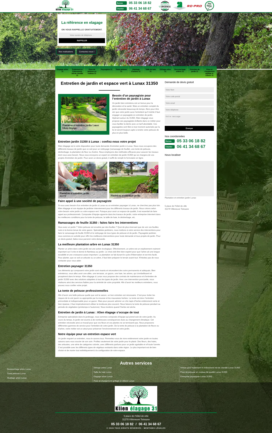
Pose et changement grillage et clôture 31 (209, 72)
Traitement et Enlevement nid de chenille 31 (77, 72)
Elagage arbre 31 (62, 70)
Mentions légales (155, 428)
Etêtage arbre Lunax (103, 368)
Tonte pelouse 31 (121, 70)
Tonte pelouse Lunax (16, 373)
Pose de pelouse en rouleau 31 (92, 71)
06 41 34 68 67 (140, 8)
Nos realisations (66, 51)
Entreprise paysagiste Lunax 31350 (196, 376)
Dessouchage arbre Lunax (19, 369)
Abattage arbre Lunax (17, 378)
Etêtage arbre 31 (165, 70)
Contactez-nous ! (86, 51)
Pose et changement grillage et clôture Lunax (114, 381)
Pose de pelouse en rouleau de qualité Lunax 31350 (203, 372)
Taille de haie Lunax (102, 372)
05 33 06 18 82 (140, 3)
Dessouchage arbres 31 (180, 70)
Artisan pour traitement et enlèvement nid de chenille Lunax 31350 (210, 368)
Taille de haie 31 (150, 70)
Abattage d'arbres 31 (136, 70)
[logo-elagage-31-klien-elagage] (75, 6)
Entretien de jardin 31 (195, 70)
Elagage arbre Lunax (103, 376)
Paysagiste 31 (106, 69)
